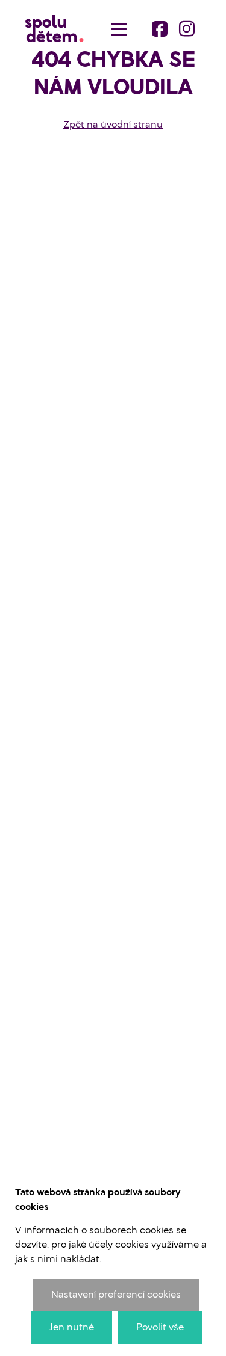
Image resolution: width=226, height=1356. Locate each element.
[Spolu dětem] (54, 29)
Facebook (160, 29)
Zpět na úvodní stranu (113, 125)
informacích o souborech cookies (99, 1231)
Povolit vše (160, 1328)
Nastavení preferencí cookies (116, 1295)
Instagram (187, 29)
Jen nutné (71, 1328)
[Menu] (119, 28)
